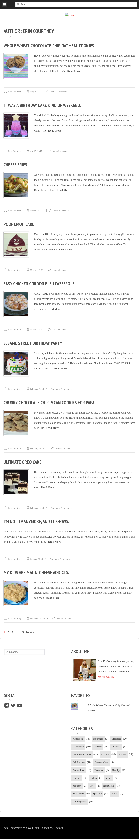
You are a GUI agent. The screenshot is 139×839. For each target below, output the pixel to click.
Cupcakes (116, 746)
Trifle (114, 793)
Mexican (77, 786)
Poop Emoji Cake (19, 224)
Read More (73, 70)
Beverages (98, 739)
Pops (92, 786)
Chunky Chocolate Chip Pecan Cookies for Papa (49, 402)
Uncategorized (80, 801)
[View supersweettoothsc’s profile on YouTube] (19, 705)
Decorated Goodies (82, 754)
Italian (94, 778)
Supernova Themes (52, 827)
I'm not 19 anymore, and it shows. (36, 521)
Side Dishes (78, 793)
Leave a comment (58, 91)
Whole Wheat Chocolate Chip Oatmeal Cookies (49, 45)
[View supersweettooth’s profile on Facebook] (6, 705)
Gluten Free (78, 770)
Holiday (77, 778)
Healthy (116, 770)
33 (22, 632)
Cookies (98, 746)
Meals (108, 778)
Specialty (97, 793)
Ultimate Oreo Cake (23, 462)
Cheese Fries (15, 164)
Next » (30, 632)
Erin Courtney (14, 91)
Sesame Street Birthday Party (33, 343)
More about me (106, 676)
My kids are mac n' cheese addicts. (36, 572)
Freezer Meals (101, 762)
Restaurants (108, 786)
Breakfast (116, 739)
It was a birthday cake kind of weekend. (42, 105)
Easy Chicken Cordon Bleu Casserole (39, 283)
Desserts (105, 754)
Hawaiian (98, 770)
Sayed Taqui (32, 827)
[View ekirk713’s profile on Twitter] (13, 705)
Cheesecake (78, 746)
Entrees (122, 754)
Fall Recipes (79, 762)
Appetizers (78, 739)
